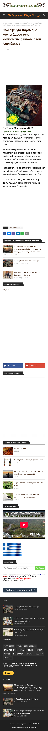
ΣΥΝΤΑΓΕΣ (8, 658)
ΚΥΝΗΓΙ (39, 650)
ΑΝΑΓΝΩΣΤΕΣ (9, 646)
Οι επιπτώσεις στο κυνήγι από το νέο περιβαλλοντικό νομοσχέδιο (29, 472)
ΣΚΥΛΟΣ (29, 654)
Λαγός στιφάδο (20, 448)
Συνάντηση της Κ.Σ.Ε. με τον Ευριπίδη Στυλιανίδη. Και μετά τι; (29, 273)
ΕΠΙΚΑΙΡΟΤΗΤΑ (19, 23)
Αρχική (12, 724)
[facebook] (13, 365)
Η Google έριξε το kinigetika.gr (26, 261)
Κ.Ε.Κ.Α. (21, 650)
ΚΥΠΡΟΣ (7, 654)
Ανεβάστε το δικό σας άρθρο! (20, 590)
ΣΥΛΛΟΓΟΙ (39, 654)
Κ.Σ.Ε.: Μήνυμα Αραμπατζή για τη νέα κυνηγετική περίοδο (29, 619)
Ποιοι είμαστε (21, 724)
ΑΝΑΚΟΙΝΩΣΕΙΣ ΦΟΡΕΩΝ (26, 646)
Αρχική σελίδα (7, 23)
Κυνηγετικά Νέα (30, 727)
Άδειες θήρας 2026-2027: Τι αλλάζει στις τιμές (28, 631)
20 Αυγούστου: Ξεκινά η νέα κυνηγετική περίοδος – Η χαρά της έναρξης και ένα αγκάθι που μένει (28, 249)
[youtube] (35, 365)
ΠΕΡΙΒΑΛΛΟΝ (18, 654)
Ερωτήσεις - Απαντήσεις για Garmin (28, 460)
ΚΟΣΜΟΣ (30, 650)
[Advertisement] (24, 69)
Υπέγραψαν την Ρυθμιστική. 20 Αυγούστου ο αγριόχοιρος (26, 495)
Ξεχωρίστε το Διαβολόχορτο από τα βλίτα (28, 484)
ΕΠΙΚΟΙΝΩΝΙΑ (34, 724)
